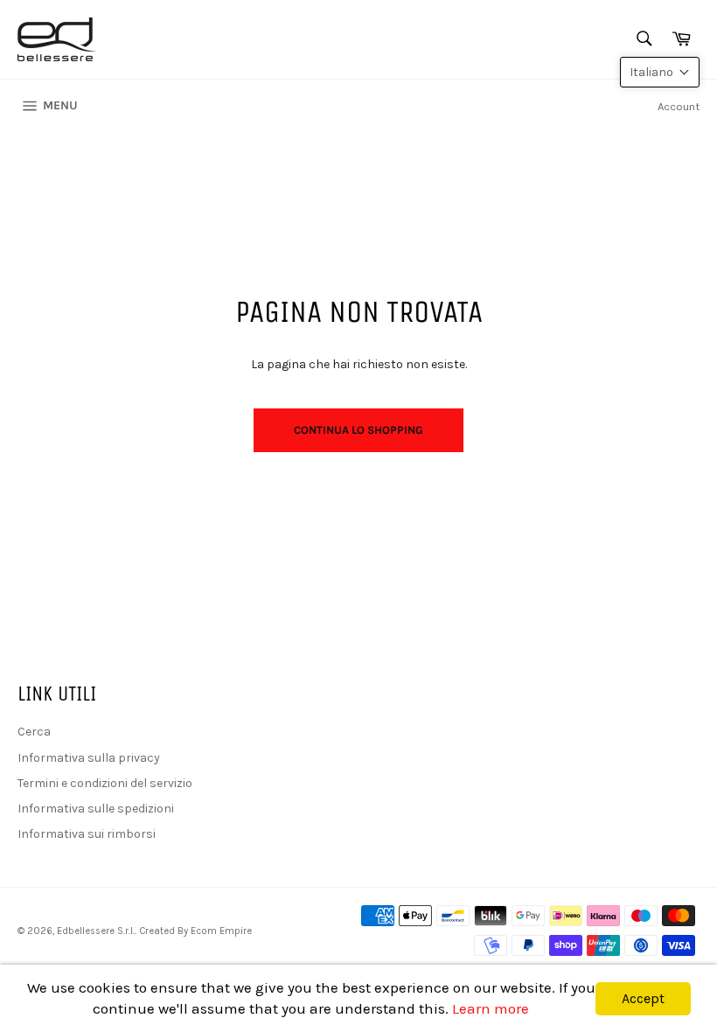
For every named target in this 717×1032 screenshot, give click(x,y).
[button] (660, 72)
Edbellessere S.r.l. (96, 931)
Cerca (34, 731)
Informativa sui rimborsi (86, 833)
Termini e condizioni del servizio (104, 783)
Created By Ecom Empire (195, 931)
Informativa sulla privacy (88, 757)
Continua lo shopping (358, 429)
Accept (643, 998)
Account (679, 106)
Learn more (490, 1008)
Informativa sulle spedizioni (95, 808)
